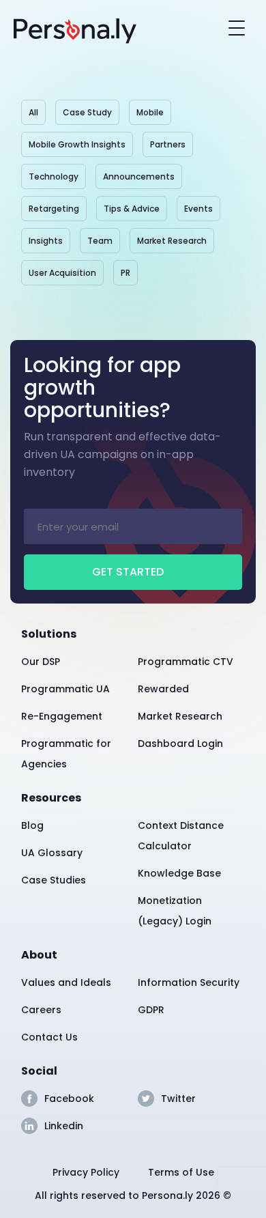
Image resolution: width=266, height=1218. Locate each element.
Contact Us (49, 1037)
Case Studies (53, 880)
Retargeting (54, 208)
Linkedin (63, 1126)
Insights (46, 240)
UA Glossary (52, 853)
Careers (41, 1010)
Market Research (172, 240)
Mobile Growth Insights (77, 144)
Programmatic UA (65, 689)
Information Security (188, 982)
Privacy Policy (86, 1172)
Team (100, 240)
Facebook (69, 1098)
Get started (128, 572)
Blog (32, 825)
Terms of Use (181, 1172)
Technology (53, 176)
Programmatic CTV (185, 661)
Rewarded (163, 689)
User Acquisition (62, 273)
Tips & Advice (132, 208)
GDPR (151, 1010)
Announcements (139, 176)
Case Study (87, 112)
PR (125, 273)
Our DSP (40, 661)
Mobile (150, 112)
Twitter (178, 1098)
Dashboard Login (180, 743)
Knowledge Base (179, 873)
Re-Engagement (61, 716)
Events (198, 208)
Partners (168, 144)
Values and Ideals (66, 982)
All (33, 112)
